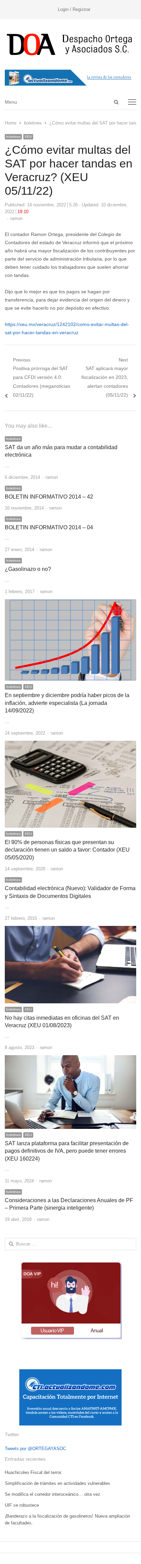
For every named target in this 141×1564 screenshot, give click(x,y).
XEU (28, 136)
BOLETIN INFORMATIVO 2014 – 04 (49, 527)
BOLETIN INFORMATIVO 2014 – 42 (49, 497)
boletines (13, 136)
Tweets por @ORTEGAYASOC (35, 1448)
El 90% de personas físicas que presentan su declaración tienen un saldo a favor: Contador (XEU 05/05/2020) (67, 849)
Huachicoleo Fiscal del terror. (33, 1472)
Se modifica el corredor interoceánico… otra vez (52, 1494)
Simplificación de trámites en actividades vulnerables (57, 1483)
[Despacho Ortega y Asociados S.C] (70, 44)
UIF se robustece (22, 1505)
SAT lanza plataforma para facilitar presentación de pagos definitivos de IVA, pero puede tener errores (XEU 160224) (67, 1151)
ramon (16, 218)
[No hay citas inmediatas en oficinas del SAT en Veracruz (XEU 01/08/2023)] (70, 929)
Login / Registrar (74, 9)
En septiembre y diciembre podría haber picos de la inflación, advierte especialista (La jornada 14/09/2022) (67, 702)
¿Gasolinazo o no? (28, 569)
